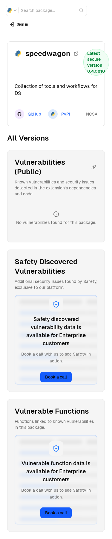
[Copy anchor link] (93, 167)
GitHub (34, 114)
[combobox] (12, 10)
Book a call (56, 377)
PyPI (65, 114)
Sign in (22, 24)
